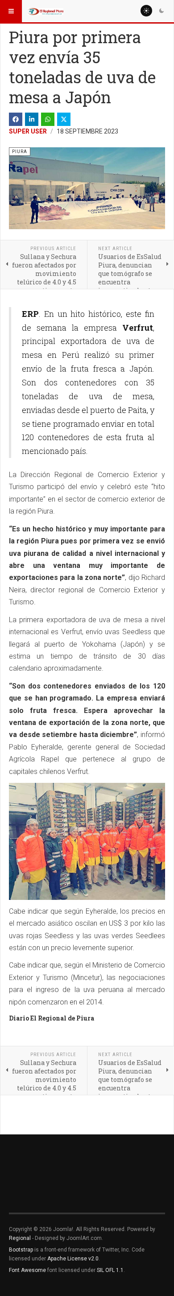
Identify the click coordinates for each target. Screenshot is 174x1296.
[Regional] (45, 11)
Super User (28, 131)
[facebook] (15, 119)
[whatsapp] (47, 119)
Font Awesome (27, 1270)
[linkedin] (31, 119)
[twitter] (63, 119)
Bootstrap (21, 1250)
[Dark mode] (161, 10)
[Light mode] (146, 10)
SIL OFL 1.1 (110, 1270)
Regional (20, 1238)
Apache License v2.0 (73, 1259)
